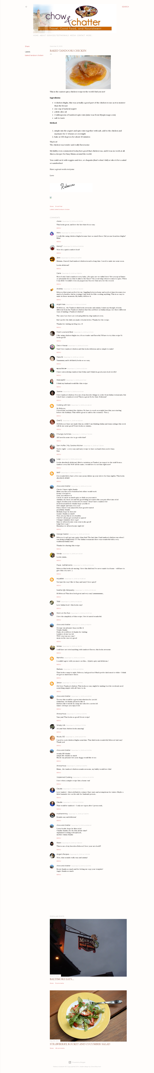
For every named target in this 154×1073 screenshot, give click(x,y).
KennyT (59, 246)
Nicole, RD (61, 737)
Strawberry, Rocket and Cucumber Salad (80, 1044)
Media (73, 35)
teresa (59, 646)
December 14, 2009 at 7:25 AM (94, 445)
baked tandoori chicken (34, 55)
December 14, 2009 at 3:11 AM (83, 332)
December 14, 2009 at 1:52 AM (73, 289)
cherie (59, 221)
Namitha (60, 658)
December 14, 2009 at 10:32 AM (85, 590)
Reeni (59, 843)
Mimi (59, 233)
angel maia (61, 304)
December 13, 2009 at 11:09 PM (73, 246)
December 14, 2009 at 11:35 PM (79, 814)
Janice (59, 683)
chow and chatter (63, 486)
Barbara (60, 669)
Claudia (59, 789)
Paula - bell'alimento (64, 565)
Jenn (58, 258)
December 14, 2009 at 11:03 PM (73, 789)
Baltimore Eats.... (62, 979)
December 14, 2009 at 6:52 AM (73, 420)
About (43, 35)
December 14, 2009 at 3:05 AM (76, 304)
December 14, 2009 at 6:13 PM (77, 714)
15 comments (59, 983)
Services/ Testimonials (58, 35)
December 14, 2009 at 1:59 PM (72, 646)
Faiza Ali (60, 357)
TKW (58, 602)
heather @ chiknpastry (65, 590)
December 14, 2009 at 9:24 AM (81, 486)
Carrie (59, 273)
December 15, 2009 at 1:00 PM (80, 854)
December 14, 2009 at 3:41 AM (78, 345)
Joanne (59, 391)
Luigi (58, 459)
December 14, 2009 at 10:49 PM (83, 777)
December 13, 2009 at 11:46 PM (71, 258)
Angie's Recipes (63, 854)
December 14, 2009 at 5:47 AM (76, 380)
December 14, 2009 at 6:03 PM (81, 696)
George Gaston (63, 534)
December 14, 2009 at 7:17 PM (76, 725)
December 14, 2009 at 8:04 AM (71, 459)
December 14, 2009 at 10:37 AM (81, 613)
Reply (59, 228)
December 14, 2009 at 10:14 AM (83, 565)
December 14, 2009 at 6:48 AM (81, 405)
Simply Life (61, 725)
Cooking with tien (63, 405)
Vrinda (59, 554)
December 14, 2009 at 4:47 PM (72, 683)
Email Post (58, 206)
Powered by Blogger (78, 1062)
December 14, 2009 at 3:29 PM (73, 669)
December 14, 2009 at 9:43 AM (72, 554)
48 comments (59, 1048)
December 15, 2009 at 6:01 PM (81, 866)
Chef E (59, 421)
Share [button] (27, 46)
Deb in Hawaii (62, 346)
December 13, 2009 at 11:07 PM (71, 233)
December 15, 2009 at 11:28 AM (72, 843)
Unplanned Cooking (64, 777)
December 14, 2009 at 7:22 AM (82, 434)
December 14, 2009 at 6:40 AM (73, 391)
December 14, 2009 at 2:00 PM (74, 658)
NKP (58, 473)
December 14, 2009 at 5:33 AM (77, 368)
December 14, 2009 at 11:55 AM (81, 624)
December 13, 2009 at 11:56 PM (72, 273)
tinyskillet (60, 579)
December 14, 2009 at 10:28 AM (75, 579)
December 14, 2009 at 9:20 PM (81, 750)
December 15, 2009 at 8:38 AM (81, 825)
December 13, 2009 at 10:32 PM (72, 221)
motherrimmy (62, 814)
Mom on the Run (63, 613)
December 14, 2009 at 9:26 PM (77, 766)
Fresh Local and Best (65, 332)
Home (36, 35)
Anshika (60, 289)
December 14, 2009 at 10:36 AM (71, 601)
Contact (81, 35)
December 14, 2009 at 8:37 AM (71, 472)
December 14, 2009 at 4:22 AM (74, 357)
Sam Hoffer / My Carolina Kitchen (70, 446)
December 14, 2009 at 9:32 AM (80, 534)
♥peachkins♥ (61, 368)
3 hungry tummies (64, 434)
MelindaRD (61, 380)
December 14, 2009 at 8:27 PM (76, 737)
